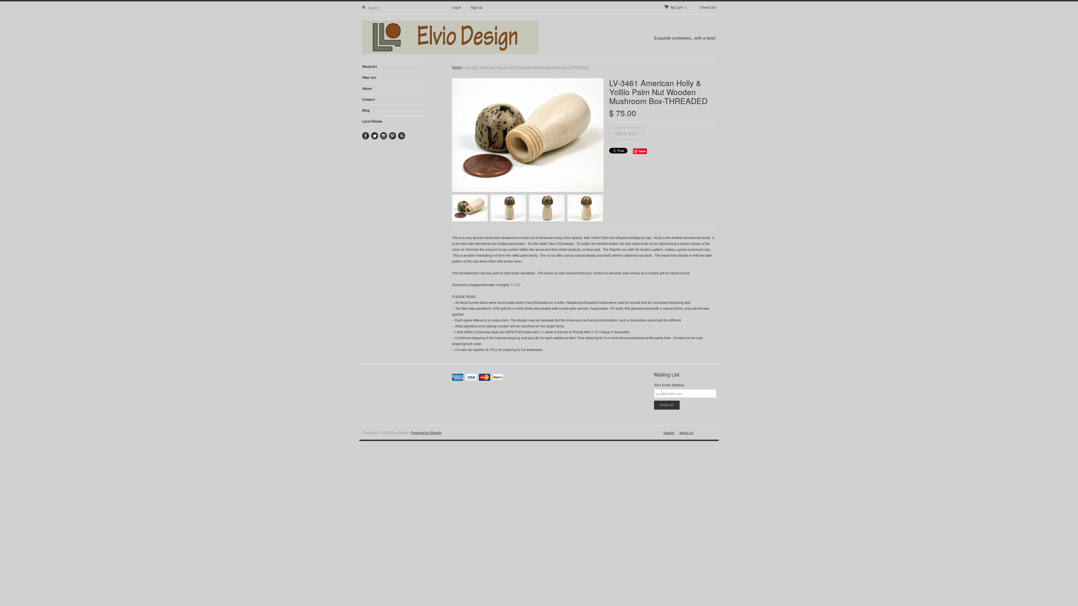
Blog (365, 110)
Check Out (708, 7)
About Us (686, 432)
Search (668, 432)
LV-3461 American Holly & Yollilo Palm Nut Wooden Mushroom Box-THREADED (527, 67)
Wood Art (393, 66)
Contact (368, 99)
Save (642, 151)
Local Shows (372, 121)
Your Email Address (669, 384)
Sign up (477, 7)
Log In (457, 7)
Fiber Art (369, 77)
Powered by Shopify (426, 432)
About (367, 88)
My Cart (679, 7)
